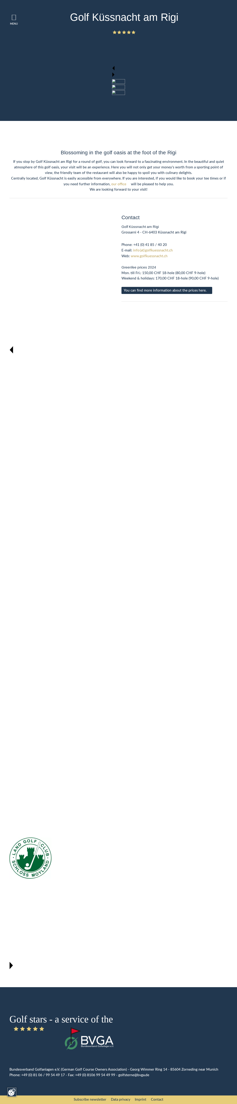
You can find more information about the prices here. (165, 290)
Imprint (140, 1099)
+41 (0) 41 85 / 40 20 (150, 245)
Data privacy (120, 1099)
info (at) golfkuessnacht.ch (153, 250)
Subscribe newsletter (90, 1099)
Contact (157, 1099)
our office (118, 184)
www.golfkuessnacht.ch (149, 256)
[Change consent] (11, 1092)
